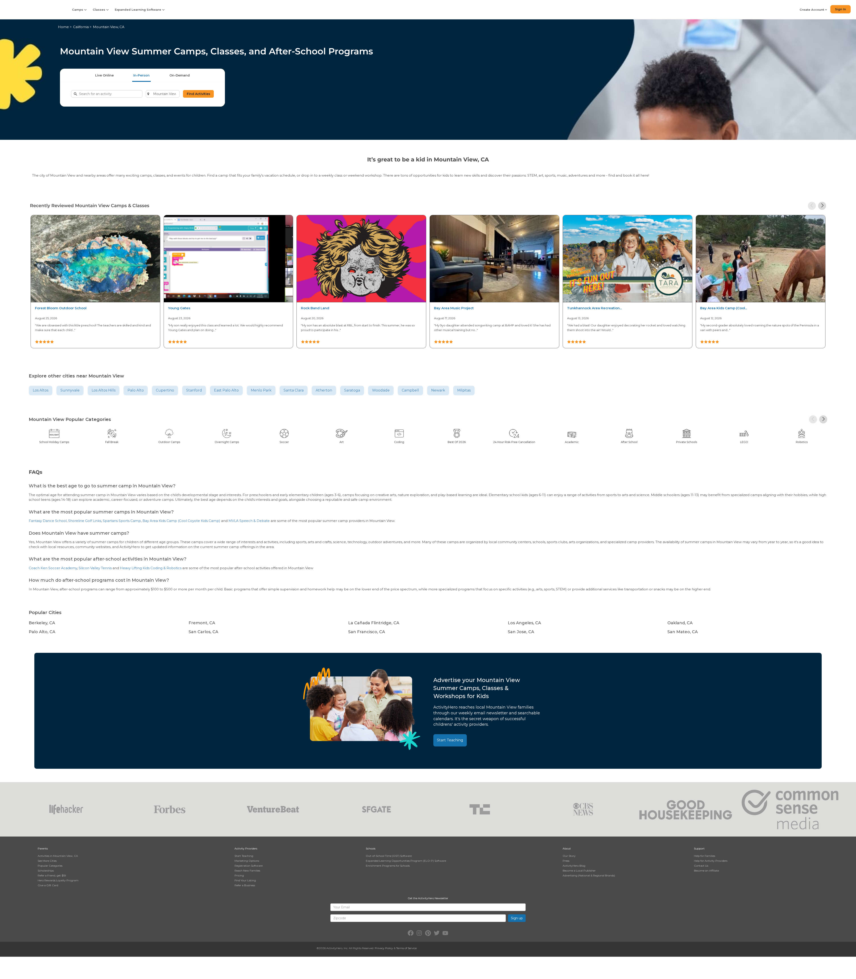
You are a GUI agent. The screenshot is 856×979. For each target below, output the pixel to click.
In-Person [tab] (141, 75)
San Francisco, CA (366, 631)
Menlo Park (261, 390)
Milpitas (464, 390)
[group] (95, 281)
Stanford (194, 390)
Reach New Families (247, 870)
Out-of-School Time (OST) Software (389, 855)
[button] (812, 206)
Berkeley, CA (42, 622)
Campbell (410, 390)
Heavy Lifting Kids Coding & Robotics (150, 568)
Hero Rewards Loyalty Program (58, 880)
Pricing (239, 875)
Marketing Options (247, 860)
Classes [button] (99, 9)
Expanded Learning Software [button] (138, 9)
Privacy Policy (384, 948)
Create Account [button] (812, 9)
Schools (370, 848)
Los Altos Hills (103, 390)
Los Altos (40, 390)
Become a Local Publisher (579, 870)
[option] (95, 280)
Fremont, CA (202, 622)
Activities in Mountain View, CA (58, 855)
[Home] (33, 9)
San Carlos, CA (203, 631)
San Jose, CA (521, 631)
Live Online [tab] (104, 75)
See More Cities (47, 860)
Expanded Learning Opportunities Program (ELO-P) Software (406, 860)
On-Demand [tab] (179, 75)
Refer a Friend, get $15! (52, 875)
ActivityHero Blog (574, 865)
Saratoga (352, 390)
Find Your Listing (245, 880)
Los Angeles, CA (524, 622)
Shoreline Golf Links (84, 521)
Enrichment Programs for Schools (388, 865)
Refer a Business (245, 885)
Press (566, 860)
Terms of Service (406, 948)
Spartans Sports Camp (122, 521)
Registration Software (249, 865)
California (81, 27)
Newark (438, 390)
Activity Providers (246, 848)
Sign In (840, 9)
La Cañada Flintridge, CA (373, 622)
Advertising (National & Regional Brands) (589, 875)
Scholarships (46, 870)
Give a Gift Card (48, 885)
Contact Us (701, 865)
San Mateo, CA (682, 631)
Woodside (381, 390)
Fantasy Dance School (48, 521)
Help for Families (704, 855)
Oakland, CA (680, 622)
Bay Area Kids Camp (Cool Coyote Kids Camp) (181, 521)
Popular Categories (50, 865)
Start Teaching (450, 740)
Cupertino (165, 390)
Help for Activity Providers (710, 860)
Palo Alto (136, 390)
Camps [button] (78, 9)
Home (63, 27)
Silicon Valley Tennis (95, 568)
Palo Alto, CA (42, 631)
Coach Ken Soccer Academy (53, 568)
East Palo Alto (226, 390)
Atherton (324, 390)
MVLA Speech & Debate (249, 521)
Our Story (569, 855)
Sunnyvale (70, 390)
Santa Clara (294, 390)
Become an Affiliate (706, 870)
